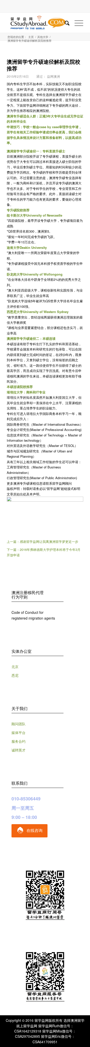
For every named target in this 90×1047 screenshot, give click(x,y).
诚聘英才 (19, 749)
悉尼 (15, 675)
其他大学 (42, 37)
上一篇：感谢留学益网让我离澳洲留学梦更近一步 (42, 541)
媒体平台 (19, 732)
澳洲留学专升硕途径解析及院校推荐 (43, 65)
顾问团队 (19, 723)
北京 (15, 666)
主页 (31, 37)
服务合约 (19, 741)
